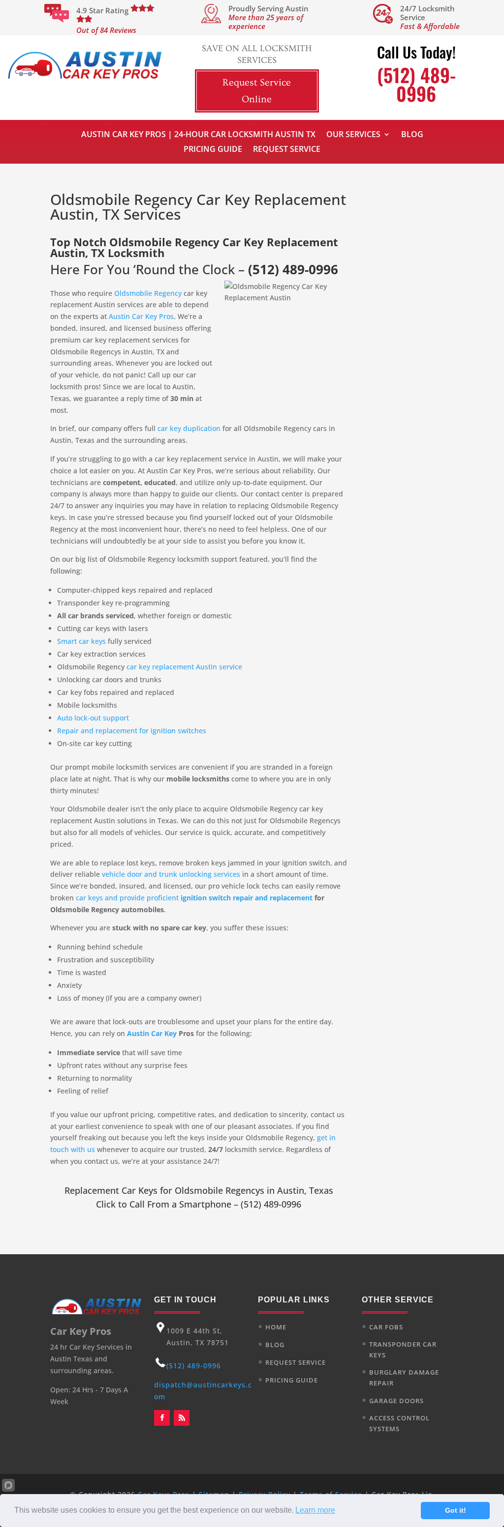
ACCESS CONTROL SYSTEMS (399, 1423)
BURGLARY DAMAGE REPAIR (404, 1377)
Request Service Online (256, 91)
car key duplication (189, 428)
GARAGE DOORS (396, 1400)
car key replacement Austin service (184, 666)
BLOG (274, 1344)
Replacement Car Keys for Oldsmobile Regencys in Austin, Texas (198, 1190)
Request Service (286, 149)
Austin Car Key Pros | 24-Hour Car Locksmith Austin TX (198, 135)
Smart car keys (81, 641)
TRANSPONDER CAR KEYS (403, 1349)
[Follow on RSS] (181, 1418)
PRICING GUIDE (291, 1380)
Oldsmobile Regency (148, 293)
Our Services (353, 135)
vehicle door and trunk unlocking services (171, 874)
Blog (412, 135)
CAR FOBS (386, 1327)
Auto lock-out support (93, 717)
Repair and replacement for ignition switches (131, 730)
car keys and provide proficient (194, 897)
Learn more (315, 1510)
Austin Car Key (152, 1033)
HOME (275, 1327)
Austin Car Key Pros (141, 316)
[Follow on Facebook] (162, 1418)
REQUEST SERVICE (295, 1362)
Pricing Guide (213, 149)
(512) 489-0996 (293, 269)
